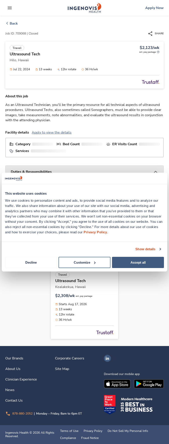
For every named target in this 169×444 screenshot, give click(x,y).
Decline (31, 262)
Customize (82, 262)
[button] (84, 172)
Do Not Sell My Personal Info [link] (128, 431)
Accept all (138, 262)
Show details (145, 249)
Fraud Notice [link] (90, 438)
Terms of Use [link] (69, 431)
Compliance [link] (68, 438)
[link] (84, 8)
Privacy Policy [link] (93, 431)
